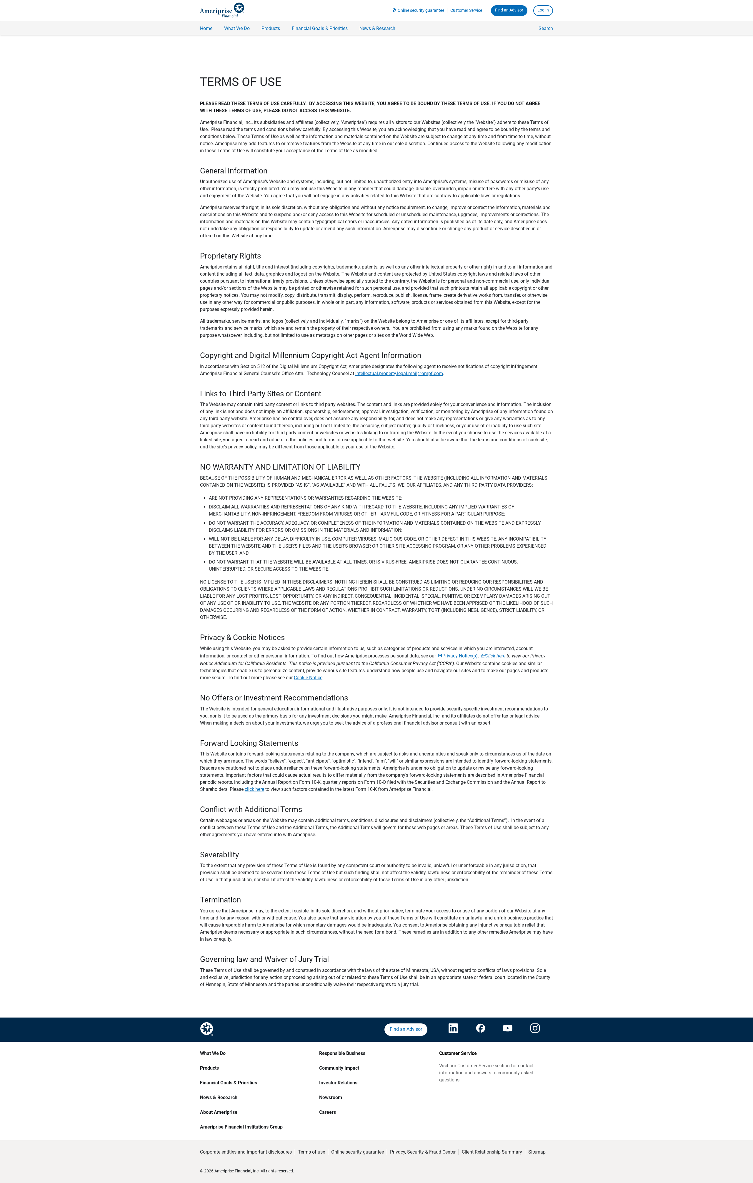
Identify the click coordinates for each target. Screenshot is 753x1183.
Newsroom (330, 1097)
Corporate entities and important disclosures (246, 1152)
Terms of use (311, 1152)
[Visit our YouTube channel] (507, 1029)
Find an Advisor (509, 10)
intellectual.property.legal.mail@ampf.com (399, 373)
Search (546, 28)
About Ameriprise (218, 1112)
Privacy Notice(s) (460, 656)
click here (254, 789)
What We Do (213, 1053)
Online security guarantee (421, 10)
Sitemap (537, 1152)
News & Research (218, 1097)
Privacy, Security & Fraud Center (423, 1152)
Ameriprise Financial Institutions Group (241, 1127)
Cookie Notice (308, 677)
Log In (543, 10)
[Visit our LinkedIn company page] (453, 1029)
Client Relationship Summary (492, 1152)
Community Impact (339, 1068)
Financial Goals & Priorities (228, 1083)
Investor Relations (338, 1083)
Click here (495, 656)
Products (209, 1068)
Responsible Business (342, 1053)
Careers (327, 1112)
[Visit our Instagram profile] (535, 1029)
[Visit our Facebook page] (480, 1029)
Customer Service (466, 10)
